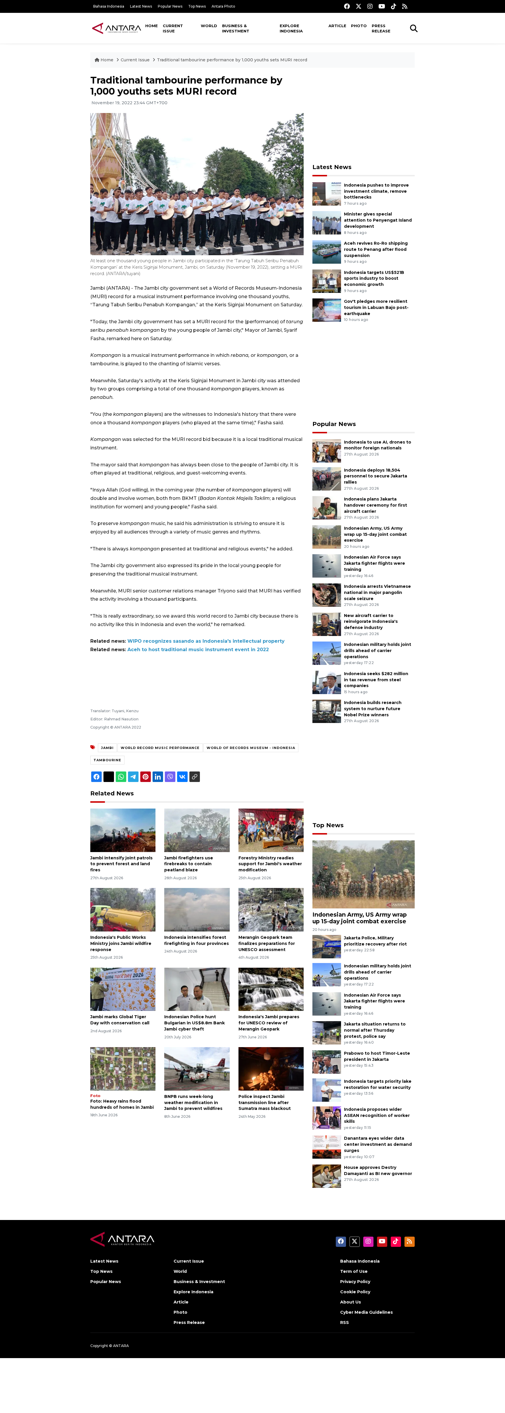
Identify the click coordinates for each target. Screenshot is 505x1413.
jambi (107, 748)
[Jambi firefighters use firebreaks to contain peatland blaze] (196, 829)
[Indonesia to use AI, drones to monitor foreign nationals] (326, 450)
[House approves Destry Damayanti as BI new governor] (326, 1176)
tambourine (107, 760)
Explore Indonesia (291, 28)
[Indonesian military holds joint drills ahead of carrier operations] (326, 653)
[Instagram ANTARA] (370, 6)
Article (337, 25)
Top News (197, 6)
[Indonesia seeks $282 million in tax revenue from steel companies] (326, 682)
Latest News (141, 6)
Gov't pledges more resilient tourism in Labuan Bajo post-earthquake (376, 307)
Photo (359, 25)
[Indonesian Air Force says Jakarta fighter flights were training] (326, 566)
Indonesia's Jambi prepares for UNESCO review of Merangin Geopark (268, 1023)
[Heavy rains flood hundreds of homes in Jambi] (122, 1068)
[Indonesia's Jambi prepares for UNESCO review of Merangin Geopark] (271, 989)
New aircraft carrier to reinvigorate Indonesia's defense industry (371, 621)
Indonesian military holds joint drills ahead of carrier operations (377, 650)
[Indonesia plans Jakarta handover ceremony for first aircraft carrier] (326, 507)
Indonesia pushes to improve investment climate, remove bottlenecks (376, 191)
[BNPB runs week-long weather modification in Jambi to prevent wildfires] (196, 1068)
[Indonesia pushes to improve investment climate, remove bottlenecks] (326, 193)
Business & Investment (235, 28)
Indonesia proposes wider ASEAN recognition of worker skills (377, 1115)
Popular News (170, 6)
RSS (344, 1322)
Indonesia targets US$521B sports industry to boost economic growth (374, 278)
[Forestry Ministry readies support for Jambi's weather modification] (271, 829)
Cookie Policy (355, 1291)
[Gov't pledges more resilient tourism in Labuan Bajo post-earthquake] (326, 309)
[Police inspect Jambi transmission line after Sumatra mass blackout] (271, 1068)
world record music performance (160, 748)
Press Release (381, 28)
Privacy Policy (355, 1281)
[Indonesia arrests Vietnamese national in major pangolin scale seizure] (326, 594)
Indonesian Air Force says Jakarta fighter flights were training (374, 563)
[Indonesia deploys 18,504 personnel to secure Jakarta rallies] (326, 478)
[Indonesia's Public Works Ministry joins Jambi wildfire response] (122, 909)
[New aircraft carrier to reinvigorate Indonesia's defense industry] (326, 624)
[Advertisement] (363, 116)
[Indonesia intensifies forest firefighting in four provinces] (196, 909)
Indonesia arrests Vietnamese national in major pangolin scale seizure (377, 592)
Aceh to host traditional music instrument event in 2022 (198, 649)
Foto (95, 1096)
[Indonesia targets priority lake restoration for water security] (326, 1089)
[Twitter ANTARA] (359, 6)
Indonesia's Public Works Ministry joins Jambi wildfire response (120, 943)
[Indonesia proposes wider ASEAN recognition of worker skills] (326, 1117)
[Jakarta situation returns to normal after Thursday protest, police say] (326, 1032)
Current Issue (173, 28)
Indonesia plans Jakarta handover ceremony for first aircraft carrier (375, 505)
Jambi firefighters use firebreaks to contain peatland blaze (188, 864)
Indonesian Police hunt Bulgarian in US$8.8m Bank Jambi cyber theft (194, 1023)
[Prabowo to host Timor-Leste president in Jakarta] (326, 1061)
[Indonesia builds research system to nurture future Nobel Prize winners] (326, 711)
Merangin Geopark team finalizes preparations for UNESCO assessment (266, 943)
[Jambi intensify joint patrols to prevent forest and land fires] (122, 829)
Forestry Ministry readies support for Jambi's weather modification (270, 864)
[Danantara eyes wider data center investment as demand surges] (326, 1147)
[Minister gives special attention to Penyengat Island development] (326, 222)
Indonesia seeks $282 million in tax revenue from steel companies (376, 680)
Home (151, 25)
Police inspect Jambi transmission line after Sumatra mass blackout (264, 1102)
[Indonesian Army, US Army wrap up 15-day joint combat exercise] (326, 536)
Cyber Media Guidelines (366, 1312)
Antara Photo (223, 6)
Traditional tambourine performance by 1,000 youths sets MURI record (232, 59)
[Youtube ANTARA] (381, 6)
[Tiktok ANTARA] (393, 6)
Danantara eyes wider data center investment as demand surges (378, 1144)
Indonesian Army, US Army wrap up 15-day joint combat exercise (375, 534)
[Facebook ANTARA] (347, 6)
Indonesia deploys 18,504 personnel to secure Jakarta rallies (375, 476)
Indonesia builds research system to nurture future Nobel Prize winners (373, 708)
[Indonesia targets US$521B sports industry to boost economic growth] (326, 281)
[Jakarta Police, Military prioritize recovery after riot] (326, 946)
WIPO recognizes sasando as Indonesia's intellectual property (206, 641)
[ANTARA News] (116, 28)
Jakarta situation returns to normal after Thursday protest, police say (375, 1030)
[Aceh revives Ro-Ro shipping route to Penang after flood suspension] (326, 251)
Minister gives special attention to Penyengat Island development (378, 220)
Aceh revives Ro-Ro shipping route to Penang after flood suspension (376, 249)
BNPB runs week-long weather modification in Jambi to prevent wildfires (193, 1102)
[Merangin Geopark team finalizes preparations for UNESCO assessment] (271, 909)
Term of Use (354, 1271)
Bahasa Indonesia (108, 6)
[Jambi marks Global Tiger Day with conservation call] (122, 989)
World (209, 25)
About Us (350, 1302)
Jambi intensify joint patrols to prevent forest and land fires (121, 864)
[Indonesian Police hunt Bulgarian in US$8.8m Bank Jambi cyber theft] (196, 989)
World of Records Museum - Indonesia (251, 748)
